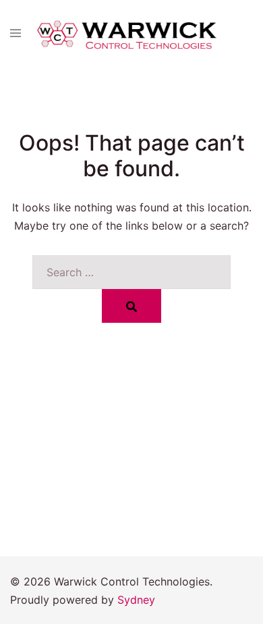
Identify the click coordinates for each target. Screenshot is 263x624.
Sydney (136, 599)
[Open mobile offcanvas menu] (15, 34)
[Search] (131, 306)
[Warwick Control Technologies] (125, 32)
